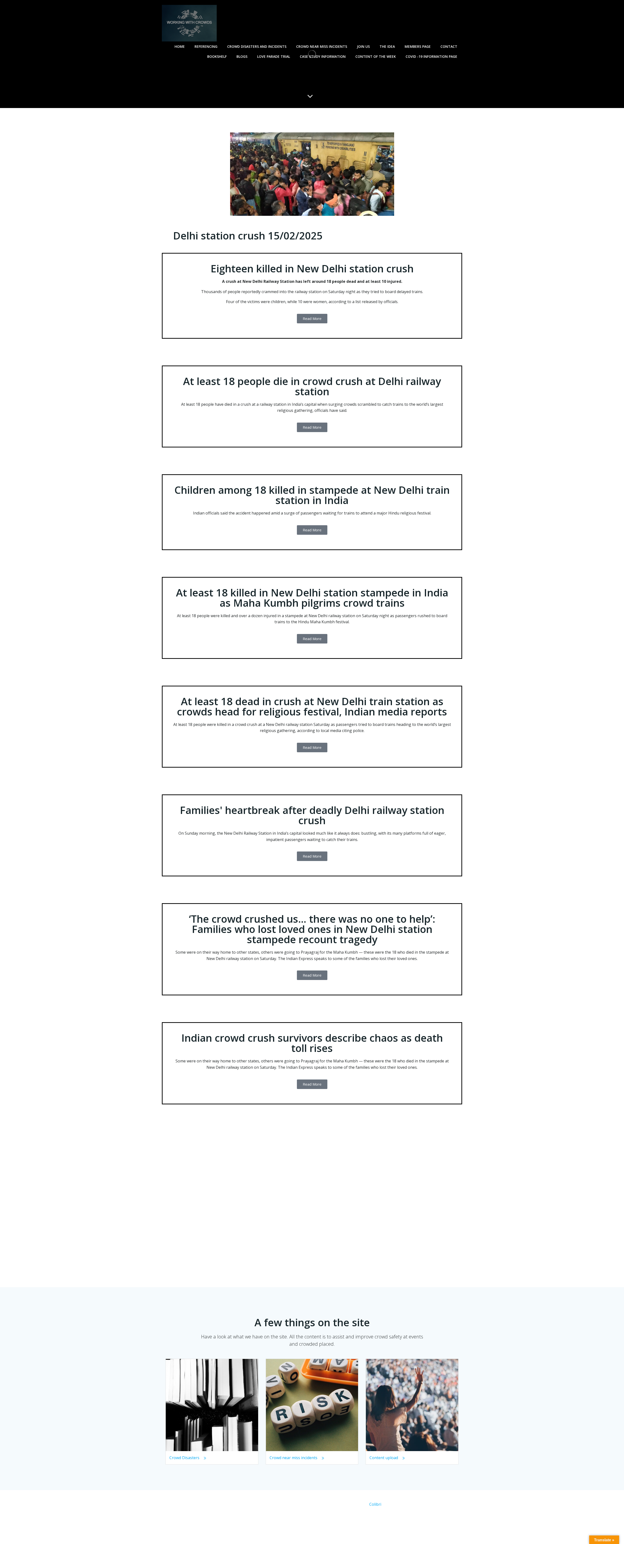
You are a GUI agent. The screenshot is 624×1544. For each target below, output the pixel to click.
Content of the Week (375, 56)
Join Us (363, 46)
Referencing (206, 46)
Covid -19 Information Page (431, 56)
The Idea (387, 46)
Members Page (418, 46)
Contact (448, 46)
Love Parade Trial (273, 56)
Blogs (241, 56)
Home (180, 46)
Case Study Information (323, 56)
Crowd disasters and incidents (256, 46)
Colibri (375, 1504)
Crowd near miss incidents (321, 46)
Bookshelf (217, 56)
